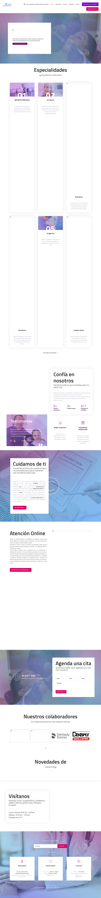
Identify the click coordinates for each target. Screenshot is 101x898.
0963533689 (81, 871)
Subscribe (61, 846)
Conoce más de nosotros (19, 43)
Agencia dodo (55, 887)
